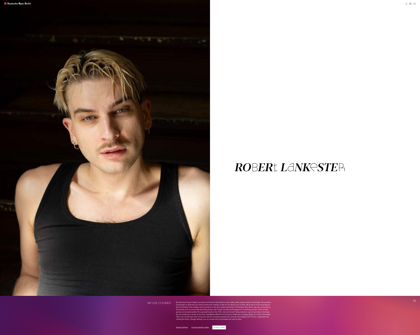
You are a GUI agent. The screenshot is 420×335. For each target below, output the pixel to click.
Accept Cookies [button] (219, 327)
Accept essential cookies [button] (200, 327)
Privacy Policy (248, 314)
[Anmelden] (406, 4)
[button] (414, 4)
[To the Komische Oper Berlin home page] (17, 3)
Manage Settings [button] (182, 327)
